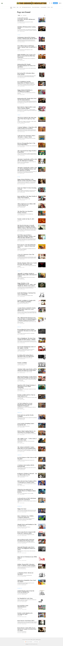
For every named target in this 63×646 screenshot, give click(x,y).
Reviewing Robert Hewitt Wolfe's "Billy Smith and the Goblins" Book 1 (25, 442)
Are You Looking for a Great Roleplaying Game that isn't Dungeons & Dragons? (24, 405)
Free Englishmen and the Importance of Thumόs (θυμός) (25, 82)
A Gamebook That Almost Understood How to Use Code (26, 138)
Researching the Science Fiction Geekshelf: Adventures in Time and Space (26, 331)
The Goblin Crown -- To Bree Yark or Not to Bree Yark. (27, 439)
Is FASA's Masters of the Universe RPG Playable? (27, 458)
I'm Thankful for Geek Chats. (25, 598)
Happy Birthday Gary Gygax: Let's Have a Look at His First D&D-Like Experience (26, 56)
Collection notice (38, 639)
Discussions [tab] (24, 15)
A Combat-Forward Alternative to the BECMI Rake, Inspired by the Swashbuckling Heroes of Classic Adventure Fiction (26, 257)
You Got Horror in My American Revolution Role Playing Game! (25, 540)
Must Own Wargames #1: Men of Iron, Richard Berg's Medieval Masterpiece (27, 377)
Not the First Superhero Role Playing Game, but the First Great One (26, 93)
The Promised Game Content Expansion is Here (24, 49)
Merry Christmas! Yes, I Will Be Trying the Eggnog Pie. (25, 516)
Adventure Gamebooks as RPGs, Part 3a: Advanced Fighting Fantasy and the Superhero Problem (27, 169)
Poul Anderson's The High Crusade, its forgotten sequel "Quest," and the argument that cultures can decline (26, 85)
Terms (34, 639)
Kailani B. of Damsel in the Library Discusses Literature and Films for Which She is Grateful (26, 600)
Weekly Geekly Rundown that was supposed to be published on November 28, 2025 (27, 418)
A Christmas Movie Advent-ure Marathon (25, 573)
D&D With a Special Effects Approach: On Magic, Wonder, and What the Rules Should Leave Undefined (26, 236)
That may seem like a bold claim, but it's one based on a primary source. (26, 59)
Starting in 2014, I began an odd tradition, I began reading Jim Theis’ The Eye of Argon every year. (26, 122)
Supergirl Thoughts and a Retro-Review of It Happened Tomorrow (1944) (26, 548)
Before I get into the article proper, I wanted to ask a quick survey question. (26, 389)
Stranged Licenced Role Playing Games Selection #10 (25, 460)
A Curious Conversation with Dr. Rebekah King (25, 465)
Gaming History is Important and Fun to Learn (24, 357)
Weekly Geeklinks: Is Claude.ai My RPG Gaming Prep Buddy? (26, 301)
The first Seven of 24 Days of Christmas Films (24, 575)
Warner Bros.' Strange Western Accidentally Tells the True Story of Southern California (26, 249)
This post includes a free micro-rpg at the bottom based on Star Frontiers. (26, 484)
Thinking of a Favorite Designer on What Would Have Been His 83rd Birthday (26, 380)
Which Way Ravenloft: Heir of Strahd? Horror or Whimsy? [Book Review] (26, 491)
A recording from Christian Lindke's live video (24, 371)
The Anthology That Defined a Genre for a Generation (25, 333)
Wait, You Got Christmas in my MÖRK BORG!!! (27, 557)
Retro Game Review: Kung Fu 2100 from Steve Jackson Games (26, 532)
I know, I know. (19, 608)
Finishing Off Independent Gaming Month (26, 27)
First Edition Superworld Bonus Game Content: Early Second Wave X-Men (27, 47)
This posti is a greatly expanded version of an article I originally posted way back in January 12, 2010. (25, 350)
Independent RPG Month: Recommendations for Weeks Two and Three (26, 66)
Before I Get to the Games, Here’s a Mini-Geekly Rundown (26, 68)
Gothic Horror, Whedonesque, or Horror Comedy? (25, 493)
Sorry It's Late (19, 615)
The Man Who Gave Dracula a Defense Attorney (25, 212)
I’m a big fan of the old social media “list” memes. (25, 21)
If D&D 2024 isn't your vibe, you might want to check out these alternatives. (26, 408)
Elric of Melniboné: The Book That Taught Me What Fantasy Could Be (26, 339)
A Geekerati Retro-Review (21, 206)
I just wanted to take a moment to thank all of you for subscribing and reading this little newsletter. (25, 519)
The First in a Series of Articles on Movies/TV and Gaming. (26, 433)
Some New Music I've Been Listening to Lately (26, 188)
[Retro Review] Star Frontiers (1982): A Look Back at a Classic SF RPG (27, 481)
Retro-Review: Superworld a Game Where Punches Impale (26, 107)
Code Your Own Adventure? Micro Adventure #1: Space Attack (26, 136)
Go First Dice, (19, 220)
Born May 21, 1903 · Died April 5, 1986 (23, 198)
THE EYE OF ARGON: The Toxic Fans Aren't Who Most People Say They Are (26, 119)
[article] (31, 21)
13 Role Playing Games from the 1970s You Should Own (25, 591)
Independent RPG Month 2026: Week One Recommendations (26, 99)
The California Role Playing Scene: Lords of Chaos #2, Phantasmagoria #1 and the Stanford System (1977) (26, 319)
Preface (18, 559)
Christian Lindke (22, 31)
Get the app (36, 641)
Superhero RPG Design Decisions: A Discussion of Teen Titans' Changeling (26, 386)
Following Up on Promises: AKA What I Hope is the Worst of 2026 (27, 501)
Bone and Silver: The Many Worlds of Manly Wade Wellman (27, 197)
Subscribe (55, 3)
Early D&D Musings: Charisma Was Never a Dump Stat (26, 293)
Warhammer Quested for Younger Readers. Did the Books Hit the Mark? (27, 38)
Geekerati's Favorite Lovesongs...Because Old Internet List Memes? (26, 19)
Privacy (31, 639)
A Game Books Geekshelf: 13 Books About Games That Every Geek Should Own (26, 309)
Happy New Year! (21, 509)
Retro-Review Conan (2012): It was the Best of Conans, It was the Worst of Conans (26, 629)
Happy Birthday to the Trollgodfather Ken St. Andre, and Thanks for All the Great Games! (26, 284)
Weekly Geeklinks (22, 362)
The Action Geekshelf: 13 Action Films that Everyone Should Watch (26, 447)
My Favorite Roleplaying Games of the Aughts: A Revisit (26, 347)
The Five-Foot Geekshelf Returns (22, 593)
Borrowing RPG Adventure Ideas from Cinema (25, 74)
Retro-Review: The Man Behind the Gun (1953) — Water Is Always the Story (26, 246)
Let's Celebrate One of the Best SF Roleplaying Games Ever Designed (26, 266)
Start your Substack (29, 641)
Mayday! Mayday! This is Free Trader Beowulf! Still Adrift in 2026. (27, 263)
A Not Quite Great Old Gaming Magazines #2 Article (25, 534)
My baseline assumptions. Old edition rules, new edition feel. (27, 145)
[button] (11, 7)
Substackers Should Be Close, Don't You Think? (26, 581)
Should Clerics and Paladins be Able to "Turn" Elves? (27, 525)
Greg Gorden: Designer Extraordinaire (23, 426)
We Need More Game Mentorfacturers (22, 606)
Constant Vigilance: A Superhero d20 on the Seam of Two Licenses (27, 128)
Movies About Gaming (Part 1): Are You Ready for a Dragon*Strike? (26, 431)
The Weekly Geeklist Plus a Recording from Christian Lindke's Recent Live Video (27, 398)
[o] (42, 371)
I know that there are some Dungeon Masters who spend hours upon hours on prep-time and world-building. (26, 76)
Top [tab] (21, 15)
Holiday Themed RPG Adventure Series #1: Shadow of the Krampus (26, 565)
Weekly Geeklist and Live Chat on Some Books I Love (26, 395)
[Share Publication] (52, 3)
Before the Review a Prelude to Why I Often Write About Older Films (26, 551)
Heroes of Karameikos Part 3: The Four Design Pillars (26, 144)
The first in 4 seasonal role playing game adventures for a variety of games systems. (26, 567)
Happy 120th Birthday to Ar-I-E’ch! (22, 476)
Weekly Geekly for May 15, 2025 (25, 219)
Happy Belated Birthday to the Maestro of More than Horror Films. (26, 180)
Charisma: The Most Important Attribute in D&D (25, 295)
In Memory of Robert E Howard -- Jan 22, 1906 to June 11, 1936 (27, 474)
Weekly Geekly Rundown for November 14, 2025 (25, 613)
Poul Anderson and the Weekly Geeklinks (25, 415)
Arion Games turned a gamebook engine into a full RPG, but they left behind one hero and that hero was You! (27, 172)
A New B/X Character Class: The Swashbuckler (25, 255)
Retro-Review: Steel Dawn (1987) (25, 620)
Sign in (60, 3)
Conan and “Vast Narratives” (21, 631)
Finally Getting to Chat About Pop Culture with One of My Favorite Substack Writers (26, 468)
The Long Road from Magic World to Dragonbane (26, 151)
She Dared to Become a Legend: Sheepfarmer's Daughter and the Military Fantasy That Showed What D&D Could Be (26, 227)
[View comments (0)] (24, 32)
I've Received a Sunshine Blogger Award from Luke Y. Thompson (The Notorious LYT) (25, 583)
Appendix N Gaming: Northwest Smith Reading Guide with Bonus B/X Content (27, 275)
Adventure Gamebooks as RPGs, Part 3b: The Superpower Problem (27, 160)
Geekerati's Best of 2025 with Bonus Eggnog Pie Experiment (26, 499)
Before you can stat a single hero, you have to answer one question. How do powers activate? (26, 162)
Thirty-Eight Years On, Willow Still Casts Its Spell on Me (26, 204)
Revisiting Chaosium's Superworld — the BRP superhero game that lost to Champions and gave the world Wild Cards (27, 110)
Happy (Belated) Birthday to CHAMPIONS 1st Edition (24, 90)
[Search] (50, 3)
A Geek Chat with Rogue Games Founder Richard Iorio (26, 542)
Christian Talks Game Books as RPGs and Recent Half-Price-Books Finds (27, 370)
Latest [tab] (19, 15)
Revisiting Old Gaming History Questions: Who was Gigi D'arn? (25, 356)
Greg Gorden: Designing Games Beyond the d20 (25, 424)
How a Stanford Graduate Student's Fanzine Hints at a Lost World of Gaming (26, 322)
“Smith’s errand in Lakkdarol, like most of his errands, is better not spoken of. (26, 278)
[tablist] (22, 15)
